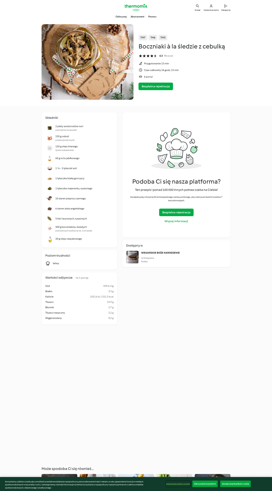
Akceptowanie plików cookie (235, 484)
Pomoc (152, 16)
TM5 (162, 37)
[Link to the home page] (136, 7)
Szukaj (197, 10)
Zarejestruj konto (211, 10)
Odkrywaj (121, 16)
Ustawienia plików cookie (178, 484)
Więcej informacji (176, 221)
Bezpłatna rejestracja (156, 86)
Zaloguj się (225, 10)
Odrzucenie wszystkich (205, 484)
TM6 (153, 37)
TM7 (142, 37)
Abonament (137, 16)
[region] (136, 484)
